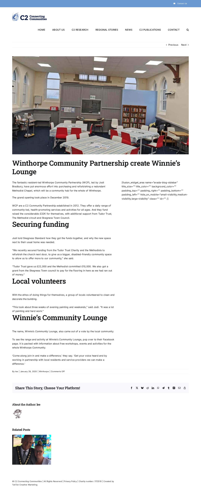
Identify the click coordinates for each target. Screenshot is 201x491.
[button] (188, 29)
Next (183, 44)
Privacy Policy (70, 481)
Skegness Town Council (55, 217)
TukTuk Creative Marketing (24, 484)
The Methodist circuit (24, 217)
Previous (173, 44)
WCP (86, 182)
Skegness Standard (34, 238)
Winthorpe (44, 371)
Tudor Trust (104, 213)
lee (16, 371)
